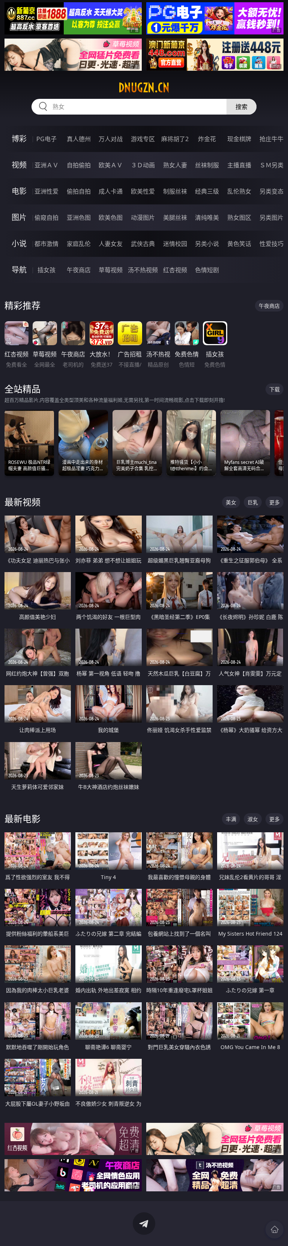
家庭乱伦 (79, 244)
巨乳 (253, 502)
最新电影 (22, 818)
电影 (19, 191)
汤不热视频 (143, 270)
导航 (19, 270)
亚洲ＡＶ (46, 165)
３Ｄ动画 (143, 165)
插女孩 (47, 270)
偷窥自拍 (46, 217)
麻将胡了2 (175, 139)
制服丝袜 (175, 191)
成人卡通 (111, 191)
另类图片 (272, 217)
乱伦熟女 (239, 191)
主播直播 (239, 165)
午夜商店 (79, 270)
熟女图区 (239, 217)
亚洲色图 (79, 217)
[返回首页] (275, 1230)
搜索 (242, 107)
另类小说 (207, 244)
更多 (274, 502)
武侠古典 (143, 244)
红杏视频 (175, 270)
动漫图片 (143, 217)
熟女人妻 (175, 165)
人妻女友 (111, 244)
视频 (19, 165)
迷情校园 (175, 244)
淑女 (253, 819)
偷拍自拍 (79, 191)
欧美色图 (111, 217)
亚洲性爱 (46, 191)
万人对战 (111, 139)
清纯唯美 (207, 217)
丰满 (231, 819)
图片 (19, 217)
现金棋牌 (239, 139)
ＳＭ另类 (272, 165)
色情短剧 (207, 270)
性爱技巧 (272, 244)
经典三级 (207, 191)
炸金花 (207, 139)
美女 (231, 502)
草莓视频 (111, 270)
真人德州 (79, 139)
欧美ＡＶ (111, 165)
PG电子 (46, 139)
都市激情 (46, 244)
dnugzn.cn (144, 87)
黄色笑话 (239, 244)
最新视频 (22, 502)
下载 (274, 389)
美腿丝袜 (175, 217)
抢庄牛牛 (272, 139)
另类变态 (272, 191)
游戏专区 (143, 139)
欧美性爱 (143, 191)
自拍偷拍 (79, 165)
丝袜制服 (207, 165)
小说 (19, 243)
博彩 (19, 139)
